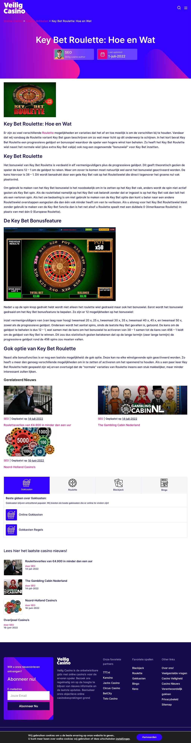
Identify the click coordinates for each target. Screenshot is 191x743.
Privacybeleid (170, 699)
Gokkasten (26, 489)
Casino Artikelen (37, 21)
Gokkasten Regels (31, 529)
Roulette (48, 133)
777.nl (106, 672)
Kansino (108, 677)
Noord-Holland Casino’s (19, 467)
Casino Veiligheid (172, 678)
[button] (179, 8)
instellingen (123, 739)
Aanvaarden (149, 737)
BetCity (107, 693)
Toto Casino (110, 698)
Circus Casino (111, 688)
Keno (135, 688)
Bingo (164, 489)
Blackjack (118, 489)
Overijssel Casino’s (16, 620)
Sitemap (167, 704)
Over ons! (168, 667)
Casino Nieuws (171, 683)
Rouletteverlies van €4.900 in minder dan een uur (37, 425)
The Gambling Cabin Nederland (119, 425)
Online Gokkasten (31, 514)
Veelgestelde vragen (174, 673)
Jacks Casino (111, 682)
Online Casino (13, 21)
